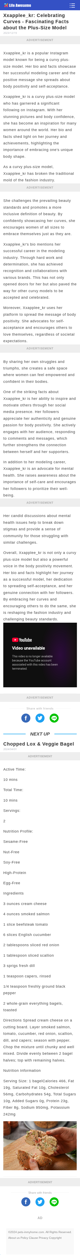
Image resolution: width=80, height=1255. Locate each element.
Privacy (43, 1237)
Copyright (55, 1237)
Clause (33, 1237)
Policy (24, 1237)
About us (14, 1237)
